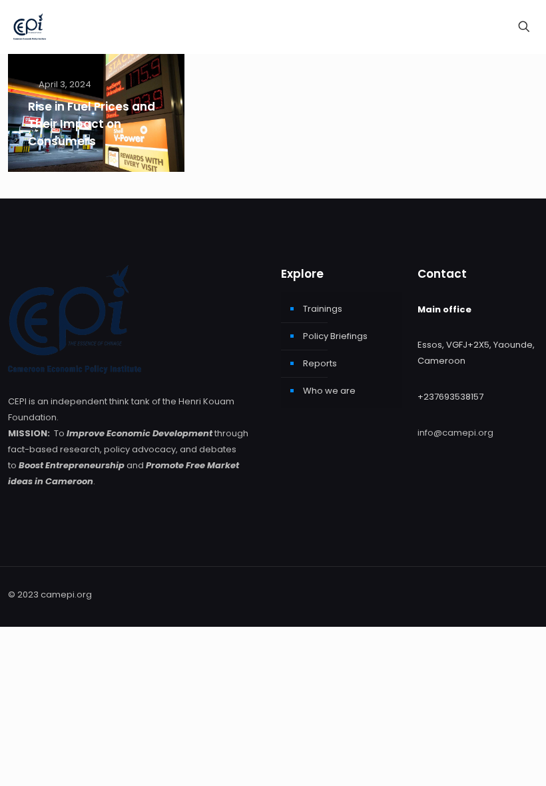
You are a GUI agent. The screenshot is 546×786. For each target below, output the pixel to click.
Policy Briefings (335, 336)
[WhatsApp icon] (478, 594)
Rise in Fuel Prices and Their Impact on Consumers (91, 124)
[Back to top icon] (491, 765)
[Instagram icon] (520, 594)
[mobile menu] (477, 26)
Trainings (322, 308)
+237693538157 (450, 396)
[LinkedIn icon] (506, 594)
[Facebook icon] (492, 594)
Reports (320, 363)
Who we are (329, 390)
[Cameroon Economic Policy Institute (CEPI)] (29, 26)
